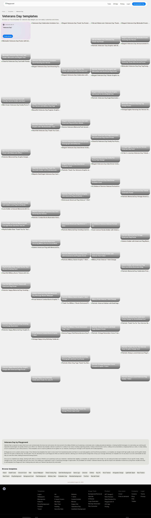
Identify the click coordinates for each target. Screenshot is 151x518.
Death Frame (12, 472)
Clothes (92, 472)
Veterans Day (19, 11)
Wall (30, 472)
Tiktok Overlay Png (51, 472)
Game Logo (76, 472)
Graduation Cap (62, 476)
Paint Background (41, 476)
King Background (16, 476)
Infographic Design (118, 472)
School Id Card (22, 472)
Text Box (86, 476)
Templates (10, 11)
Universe (84, 472)
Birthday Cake (52, 476)
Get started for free (139, 4)
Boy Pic (98, 472)
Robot (4, 472)
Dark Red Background (65, 472)
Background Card (28, 476)
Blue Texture (140, 472)
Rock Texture (106, 472)
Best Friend (6, 476)
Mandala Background (75, 476)
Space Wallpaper (38, 472)
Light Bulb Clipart (130, 472)
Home (3, 11)
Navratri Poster (95, 476)
